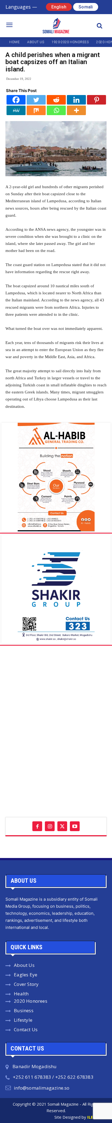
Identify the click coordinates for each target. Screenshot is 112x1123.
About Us (24, 965)
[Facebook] (16, 100)
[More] (76, 110)
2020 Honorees (30, 1001)
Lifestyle (23, 1020)
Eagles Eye (25, 974)
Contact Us (26, 1029)
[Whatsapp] (56, 110)
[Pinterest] (96, 100)
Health (21, 993)
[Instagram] (50, 826)
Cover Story (26, 984)
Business (23, 1010)
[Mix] (36, 110)
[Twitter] (36, 100)
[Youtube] (75, 826)
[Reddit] (56, 100)
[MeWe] (16, 110)
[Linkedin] (76, 100)
